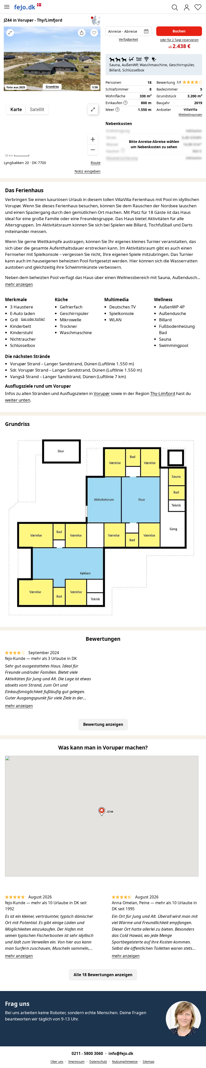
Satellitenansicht (52, 129)
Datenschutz (98, 1061)
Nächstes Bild (94, 62)
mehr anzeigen (19, 705)
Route (95, 162)
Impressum (76, 1061)
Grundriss (52, 86)
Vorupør (102, 393)
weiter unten (17, 400)
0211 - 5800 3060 (88, 1053)
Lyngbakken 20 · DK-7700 (25, 162)
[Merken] (94, 32)
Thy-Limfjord (162, 393)
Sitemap (148, 1061)
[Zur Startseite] (27, 7)
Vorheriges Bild (10, 62)
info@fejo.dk (121, 1053)
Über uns (56, 1061)
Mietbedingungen (190, 114)
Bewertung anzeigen (103, 724)
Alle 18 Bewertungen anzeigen (103, 974)
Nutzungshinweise (125, 1061)
